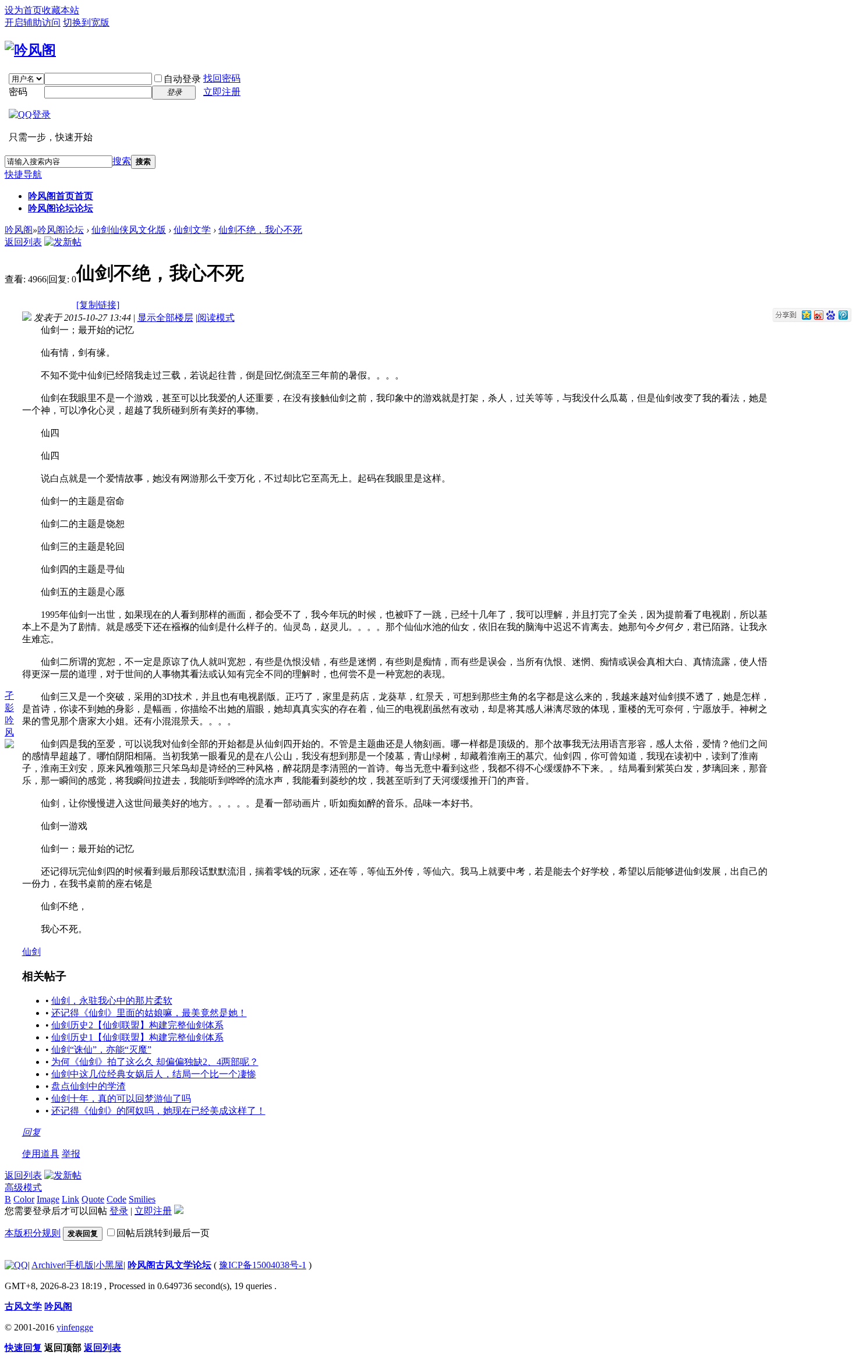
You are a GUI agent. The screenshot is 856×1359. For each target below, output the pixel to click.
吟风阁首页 (60, 196)
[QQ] (16, 1265)
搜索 (121, 161)
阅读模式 (216, 318)
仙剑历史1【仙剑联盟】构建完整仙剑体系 (137, 1037)
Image (48, 1199)
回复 (31, 1132)
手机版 (80, 1265)
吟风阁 (19, 230)
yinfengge (74, 1327)
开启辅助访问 (33, 22)
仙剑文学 (192, 230)
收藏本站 (60, 10)
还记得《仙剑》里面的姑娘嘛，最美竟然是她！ (149, 1013)
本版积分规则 (33, 1233)
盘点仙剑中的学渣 (88, 1086)
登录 (118, 1211)
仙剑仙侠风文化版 (128, 230)
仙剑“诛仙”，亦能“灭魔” (101, 1049)
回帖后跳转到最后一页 (163, 1233)
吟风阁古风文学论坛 (169, 1265)
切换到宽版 (86, 22)
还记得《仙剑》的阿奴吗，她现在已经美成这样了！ (158, 1111)
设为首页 (23, 10)
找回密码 (221, 78)
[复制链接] (97, 305)
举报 (71, 1154)
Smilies (142, 1199)
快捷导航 (23, 174)
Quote (93, 1199)
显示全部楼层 (165, 318)
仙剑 (31, 952)
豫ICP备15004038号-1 (262, 1265)
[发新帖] (63, 242)
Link (70, 1199)
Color (23, 1199)
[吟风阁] (30, 50)
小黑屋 (109, 1265)
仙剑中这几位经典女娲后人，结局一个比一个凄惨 (153, 1074)
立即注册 (221, 92)
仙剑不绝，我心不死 (260, 230)
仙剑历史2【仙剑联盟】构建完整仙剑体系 (137, 1025)
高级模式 (23, 1187)
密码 (18, 92)
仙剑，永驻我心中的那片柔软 (111, 1001)
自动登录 (182, 79)
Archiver (47, 1265)
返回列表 (23, 242)
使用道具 (40, 1154)
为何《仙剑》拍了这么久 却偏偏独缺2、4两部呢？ (155, 1062)
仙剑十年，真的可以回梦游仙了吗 (121, 1098)
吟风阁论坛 (60, 208)
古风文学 (23, 1306)
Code (116, 1199)
